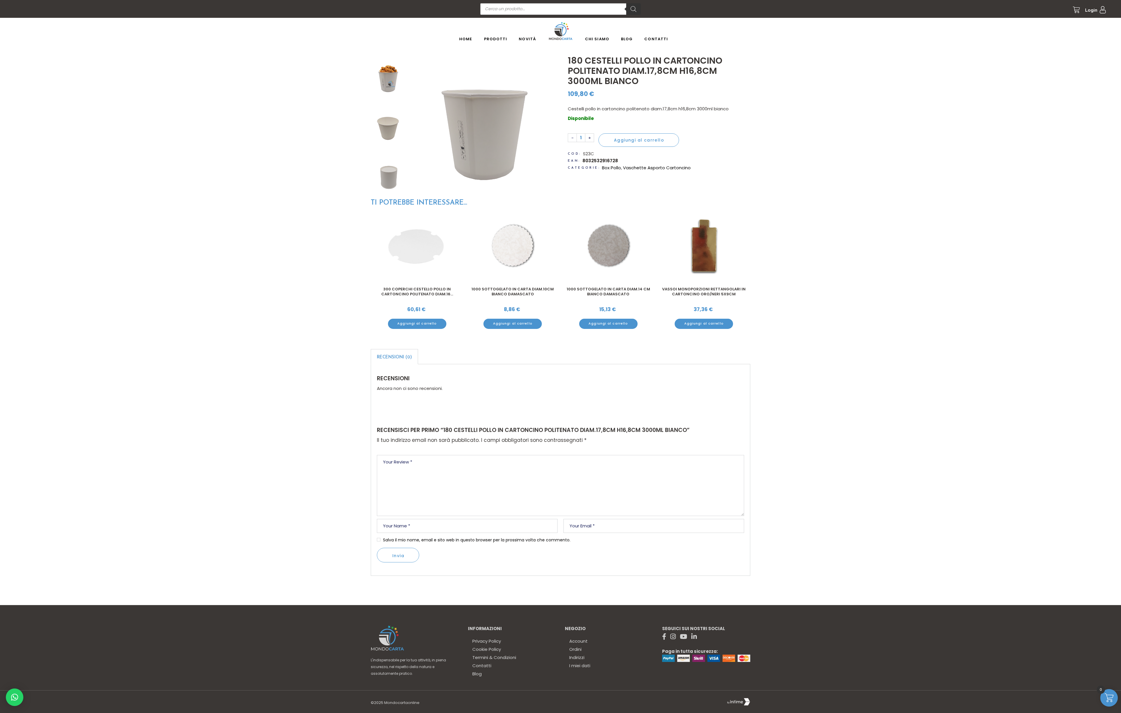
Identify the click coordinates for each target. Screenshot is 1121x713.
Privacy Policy (486, 641)
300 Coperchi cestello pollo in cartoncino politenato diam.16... (417, 291)
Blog (477, 674)
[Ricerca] (633, 9)
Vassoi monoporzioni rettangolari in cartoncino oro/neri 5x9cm (704, 291)
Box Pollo (611, 168)
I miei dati (579, 666)
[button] (14, 697)
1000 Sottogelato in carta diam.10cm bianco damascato (512, 291)
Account (578, 641)
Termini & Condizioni (494, 657)
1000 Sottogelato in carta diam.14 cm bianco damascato (608, 291)
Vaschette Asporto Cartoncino (657, 168)
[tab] (394, 356)
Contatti (481, 666)
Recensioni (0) (394, 357)
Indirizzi (576, 657)
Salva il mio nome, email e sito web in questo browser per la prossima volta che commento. (476, 540)
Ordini (575, 649)
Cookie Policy (486, 649)
